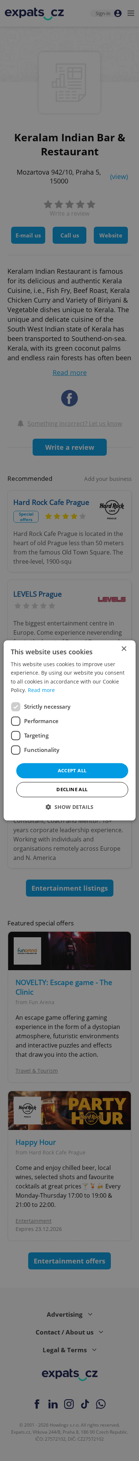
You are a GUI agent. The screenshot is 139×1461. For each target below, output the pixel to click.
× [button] (123, 649)
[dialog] (69, 730)
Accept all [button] (72, 770)
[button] (69, 807)
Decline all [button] (71, 789)
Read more (41, 690)
